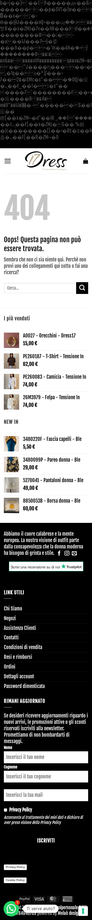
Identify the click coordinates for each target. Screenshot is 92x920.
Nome (8, 747)
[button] (7, 161)
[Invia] (82, 288)
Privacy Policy (50, 822)
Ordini (9, 667)
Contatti (11, 638)
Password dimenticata (24, 686)
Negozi (10, 618)
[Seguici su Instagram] (67, 553)
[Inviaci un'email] (74, 553)
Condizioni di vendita (23, 647)
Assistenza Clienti (20, 628)
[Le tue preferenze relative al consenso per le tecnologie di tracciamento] (83, 911)
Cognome (10, 767)
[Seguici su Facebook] (59, 553)
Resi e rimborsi (18, 657)
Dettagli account (19, 676)
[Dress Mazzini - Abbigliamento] (46, 161)
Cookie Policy (15, 880)
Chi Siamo (13, 609)
